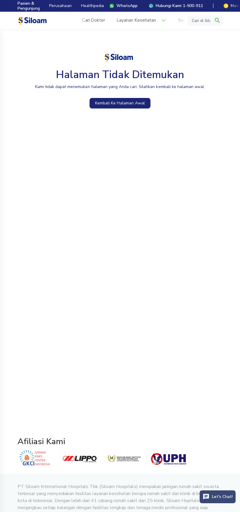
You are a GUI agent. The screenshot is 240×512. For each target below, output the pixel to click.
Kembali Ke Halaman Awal (120, 103)
